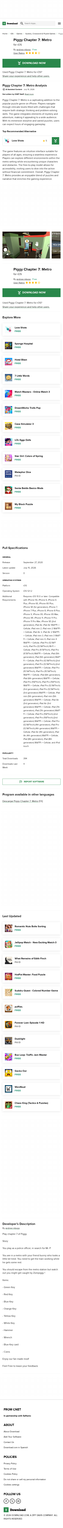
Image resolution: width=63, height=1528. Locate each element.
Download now (34, 63)
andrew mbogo (13, 1228)
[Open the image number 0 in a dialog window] (26, 245)
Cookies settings (11, 1484)
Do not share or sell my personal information (25, 1479)
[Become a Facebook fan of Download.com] (6, 1501)
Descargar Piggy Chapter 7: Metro (20, 801)
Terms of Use (10, 1468)
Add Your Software (12, 1437)
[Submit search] (21, 23)
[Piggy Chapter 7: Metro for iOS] (6, 46)
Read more (29, 94)
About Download (11, 1431)
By (22, 49)
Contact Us (9, 1442)
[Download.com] (10, 23)
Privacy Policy (10, 1463)
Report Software (34, 781)
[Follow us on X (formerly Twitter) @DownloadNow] (12, 1501)
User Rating (19, 53)
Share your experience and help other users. (26, 76)
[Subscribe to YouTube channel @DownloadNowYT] (18, 1501)
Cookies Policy (10, 1474)
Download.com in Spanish (16, 1447)
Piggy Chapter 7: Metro (32, 42)
